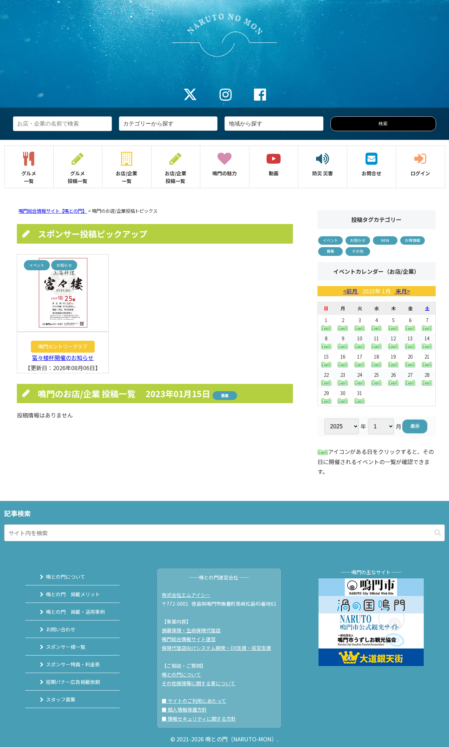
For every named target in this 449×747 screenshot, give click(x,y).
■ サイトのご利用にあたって (194, 700)
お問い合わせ (60, 629)
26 (393, 375)
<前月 (351, 291)
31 (359, 393)
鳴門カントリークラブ (62, 346)
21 (426, 356)
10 (359, 338)
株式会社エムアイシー (186, 594)
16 (342, 356)
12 (393, 338)
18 (376, 356)
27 (410, 375)
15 (326, 356)
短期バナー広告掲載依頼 (73, 681)
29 (326, 393)
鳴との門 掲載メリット (73, 594)
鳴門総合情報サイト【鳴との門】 (53, 211)
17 (359, 356)
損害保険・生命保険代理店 (191, 630)
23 (342, 375)
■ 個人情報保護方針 (184, 709)
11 (376, 338)
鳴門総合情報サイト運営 (189, 639)
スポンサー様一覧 (65, 646)
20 (410, 356)
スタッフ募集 (60, 699)
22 (326, 375)
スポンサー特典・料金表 (73, 664)
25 (376, 375)
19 (393, 356)
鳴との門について (65, 576)
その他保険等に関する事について (198, 683)
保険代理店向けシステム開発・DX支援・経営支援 (216, 647)
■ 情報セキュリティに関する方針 (199, 718)
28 (426, 375)
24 (359, 375)
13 (410, 338)
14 (426, 338)
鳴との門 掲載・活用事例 (75, 611)
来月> (402, 291)
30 (342, 393)
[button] (437, 533)
